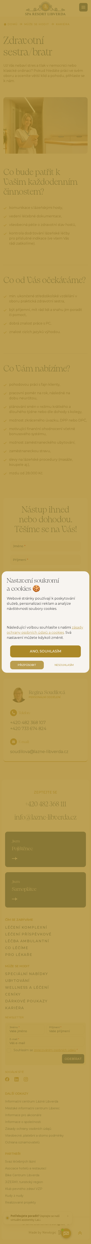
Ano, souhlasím (45, 651)
